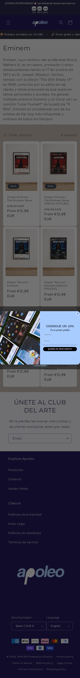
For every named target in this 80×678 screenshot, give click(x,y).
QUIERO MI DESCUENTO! (60, 349)
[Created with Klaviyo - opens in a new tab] (40, 366)
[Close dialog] (78, 313)
